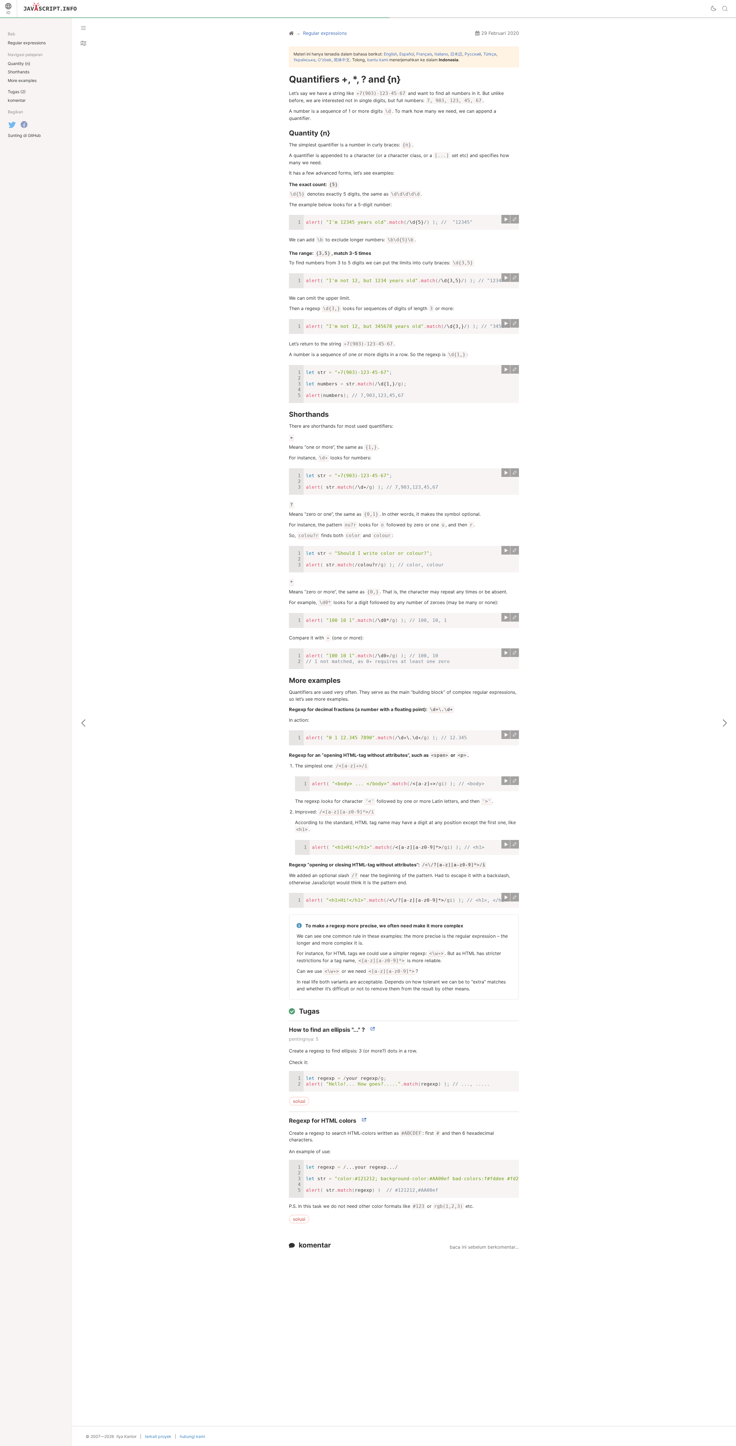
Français (424, 53)
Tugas (309, 1011)
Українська (304, 59)
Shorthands (309, 414)
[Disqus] (404, 1325)
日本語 (456, 53)
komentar (315, 1245)
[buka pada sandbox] (514, 219)
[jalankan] (505, 219)
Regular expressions (27, 42)
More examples (314, 680)
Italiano (441, 53)
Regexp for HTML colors (322, 1120)
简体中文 (342, 59)
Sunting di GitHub (24, 135)
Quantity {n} (309, 133)
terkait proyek (158, 1436)
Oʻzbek (324, 59)
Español (406, 53)
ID (8, 12)
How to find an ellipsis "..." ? (327, 1029)
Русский (473, 53)
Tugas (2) (17, 91)
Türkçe (489, 53)
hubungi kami (192, 1436)
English (390, 53)
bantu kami (377, 59)
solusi (299, 1101)
